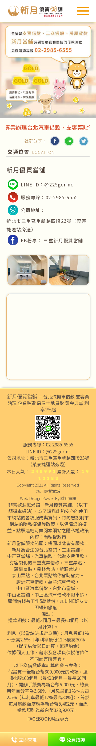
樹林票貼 (46, 569)
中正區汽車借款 (50, 594)
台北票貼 (43, 575)
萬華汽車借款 (61, 582)
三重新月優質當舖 (63, 240)
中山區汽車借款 (32, 588)
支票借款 (75, 556)
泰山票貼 (21, 575)
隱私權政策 (54, 537)
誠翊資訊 (68, 498)
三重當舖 (71, 549)
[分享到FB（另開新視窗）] (54, 141)
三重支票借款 (45, 562)
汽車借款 (43, 556)
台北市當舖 (64, 588)
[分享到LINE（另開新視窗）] (68, 141)
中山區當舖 (18, 594)
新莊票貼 (68, 569)
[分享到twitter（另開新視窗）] (83, 141)
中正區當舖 (18, 556)
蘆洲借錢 (17, 601)
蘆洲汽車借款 (29, 582)
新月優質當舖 (48, 491)
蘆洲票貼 (23, 569)
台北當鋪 (48, 549)
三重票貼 (73, 562)
